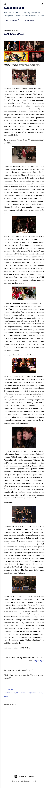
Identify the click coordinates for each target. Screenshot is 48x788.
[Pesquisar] (42, 3)
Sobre (7, 20)
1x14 (10, 693)
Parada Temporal (14, 8)
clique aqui (39, 660)
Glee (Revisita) (21, 693)
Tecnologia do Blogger (26, 776)
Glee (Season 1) (32, 693)
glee (14, 693)
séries (6, 696)
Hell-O (40, 693)
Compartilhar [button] (9, 689)
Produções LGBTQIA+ (20, 20)
